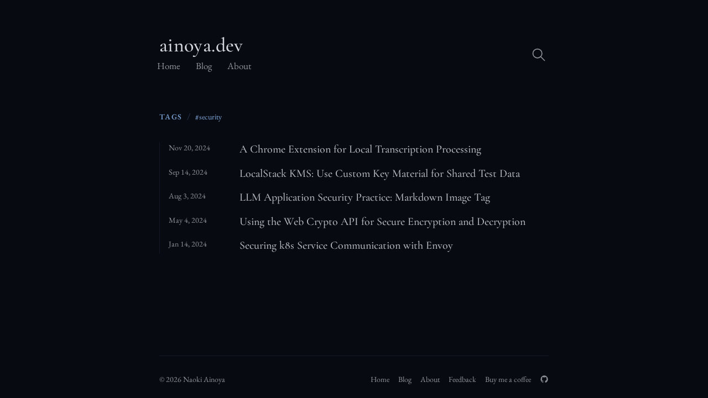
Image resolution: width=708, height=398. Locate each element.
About (239, 66)
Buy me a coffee (508, 379)
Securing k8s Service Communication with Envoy (346, 245)
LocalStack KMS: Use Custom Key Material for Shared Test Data (380, 173)
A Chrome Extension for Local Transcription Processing (360, 149)
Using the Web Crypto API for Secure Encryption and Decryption (382, 221)
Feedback (462, 379)
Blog (204, 66)
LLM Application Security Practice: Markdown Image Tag (365, 197)
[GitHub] (544, 379)
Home (168, 66)
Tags (171, 116)
